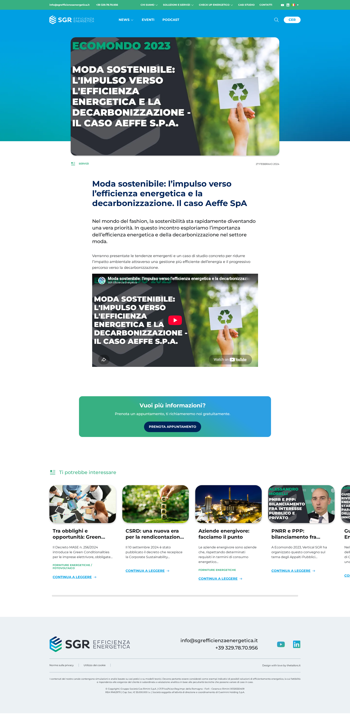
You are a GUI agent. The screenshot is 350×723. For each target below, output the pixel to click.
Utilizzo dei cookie (95, 665)
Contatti (265, 4)
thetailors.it (294, 665)
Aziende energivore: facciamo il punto (223, 534)
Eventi (148, 20)
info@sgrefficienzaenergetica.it (69, 4)
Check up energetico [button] (214, 4)
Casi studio (246, 4)
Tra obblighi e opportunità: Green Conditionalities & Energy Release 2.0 (77, 540)
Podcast (170, 20)
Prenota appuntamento (172, 427)
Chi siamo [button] (148, 4)
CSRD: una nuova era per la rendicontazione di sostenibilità (154, 537)
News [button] (124, 20)
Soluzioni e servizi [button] (177, 4)
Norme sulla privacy (61, 665)
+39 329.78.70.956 (107, 4)
